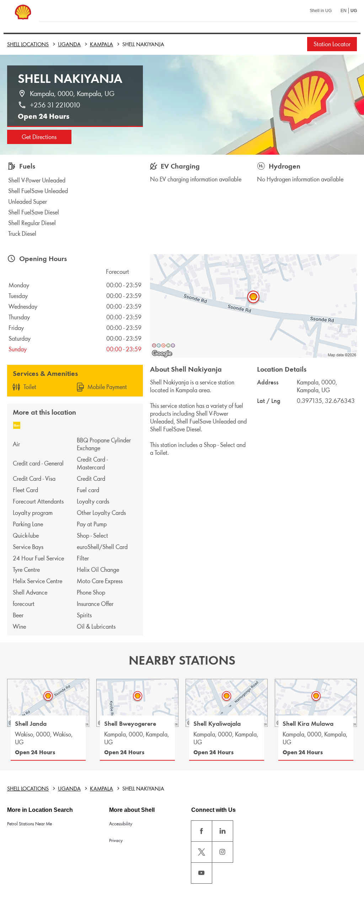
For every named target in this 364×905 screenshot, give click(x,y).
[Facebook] (201, 831)
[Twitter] (201, 852)
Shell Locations (28, 44)
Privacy (116, 840)
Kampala (101, 44)
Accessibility (120, 824)
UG (353, 10)
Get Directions (39, 137)
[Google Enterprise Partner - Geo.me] (163, 345)
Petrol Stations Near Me (29, 824)
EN (344, 10)
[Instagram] (222, 852)
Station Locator (332, 44)
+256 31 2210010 (55, 105)
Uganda (69, 44)
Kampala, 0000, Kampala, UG (72, 93)
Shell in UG (321, 10)
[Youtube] (201, 873)
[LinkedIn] (222, 831)
